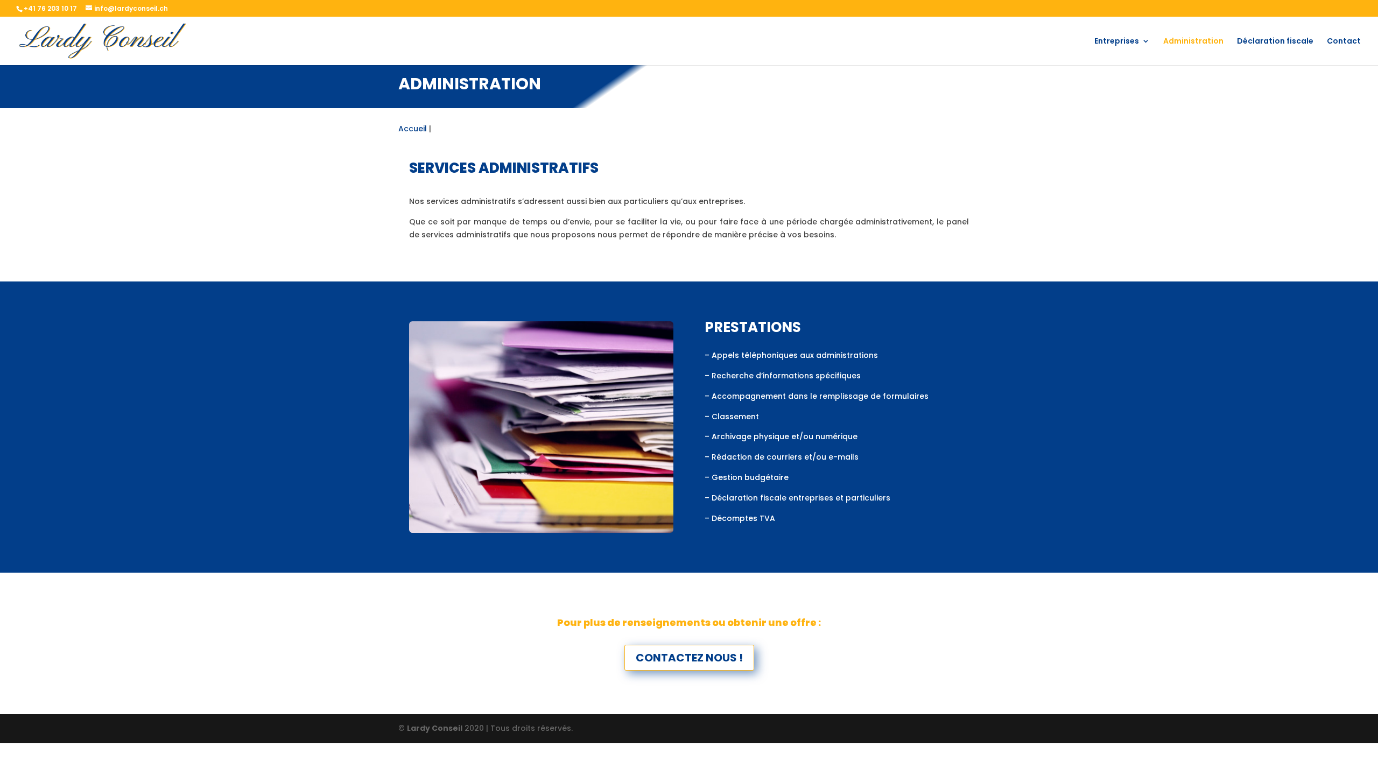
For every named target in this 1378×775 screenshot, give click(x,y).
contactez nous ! (689, 657)
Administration (1193, 41)
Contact (1344, 41)
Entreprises (1116, 41)
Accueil (412, 128)
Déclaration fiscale (1275, 41)
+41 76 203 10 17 (50, 8)
